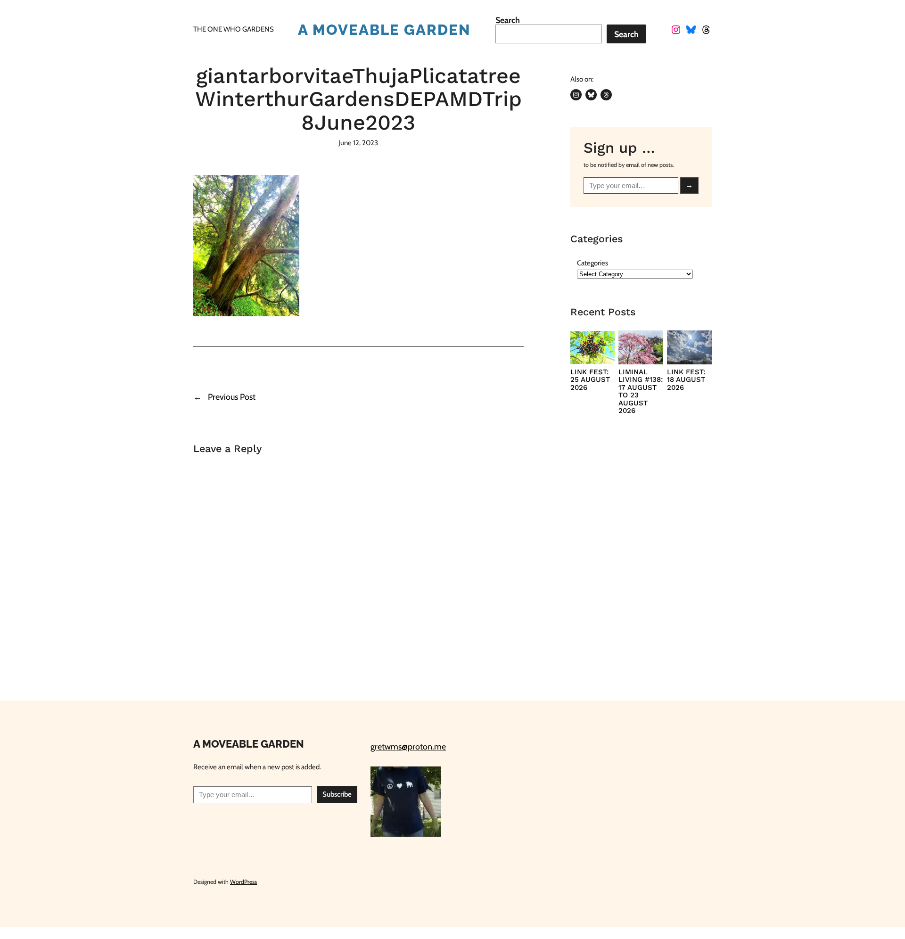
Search (507, 20)
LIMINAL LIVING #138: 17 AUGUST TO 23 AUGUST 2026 (640, 391)
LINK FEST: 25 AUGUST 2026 (590, 380)
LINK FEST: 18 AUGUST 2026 (686, 380)
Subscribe (337, 794)
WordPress (243, 881)
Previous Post (231, 397)
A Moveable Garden (384, 29)
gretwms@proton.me (408, 746)
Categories (592, 263)
